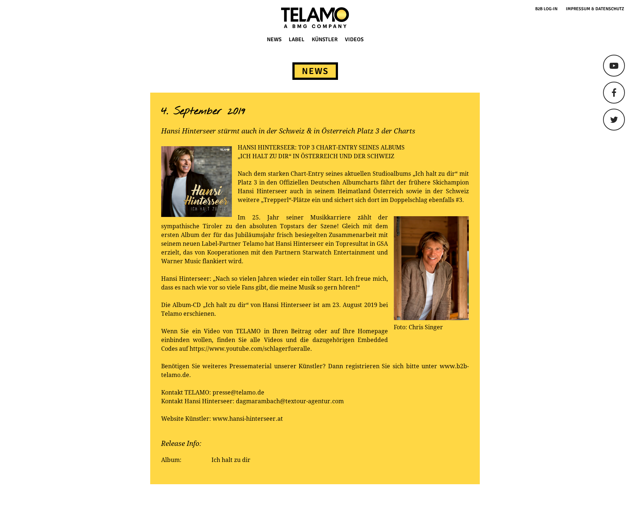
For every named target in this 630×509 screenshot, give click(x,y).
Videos (354, 39)
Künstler (325, 39)
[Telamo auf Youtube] (614, 66)
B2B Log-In (546, 9)
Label (296, 39)
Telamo (33, 17)
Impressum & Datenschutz (595, 9)
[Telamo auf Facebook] (614, 93)
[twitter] (614, 120)
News (274, 39)
